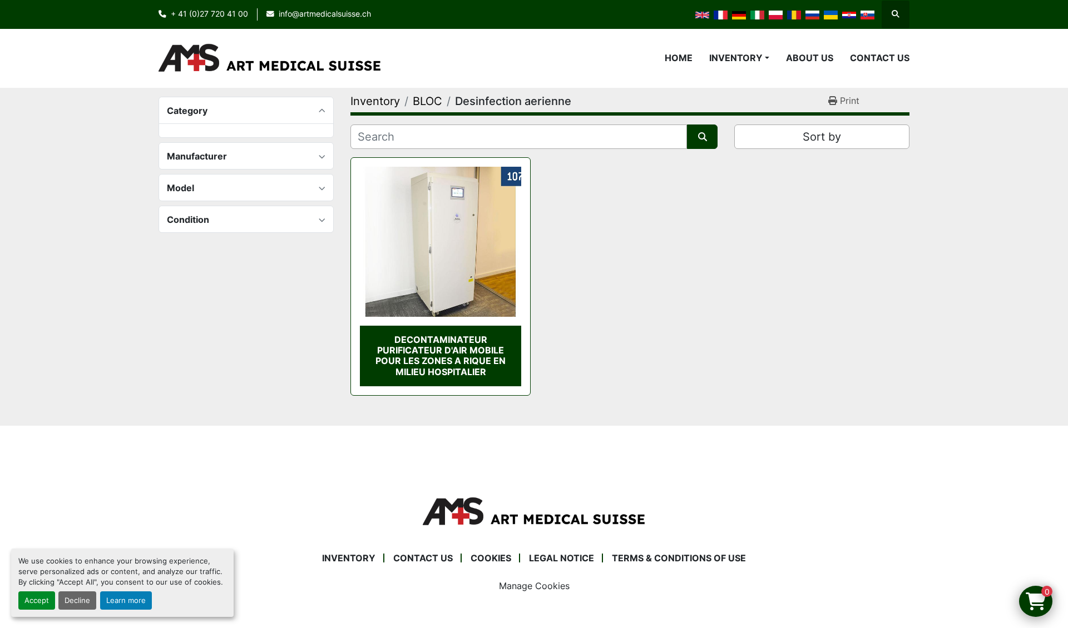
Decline (77, 600)
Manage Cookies (534, 585)
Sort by (822, 136)
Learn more (126, 600)
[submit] (702, 136)
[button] (739, 57)
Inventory (736, 57)
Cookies (491, 558)
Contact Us (879, 57)
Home (679, 57)
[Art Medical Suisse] (534, 510)
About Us (809, 57)
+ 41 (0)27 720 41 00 (209, 13)
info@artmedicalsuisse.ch (325, 13)
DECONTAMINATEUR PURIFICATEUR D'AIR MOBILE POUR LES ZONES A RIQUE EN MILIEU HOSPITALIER (440, 355)
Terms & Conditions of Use (679, 558)
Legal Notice (561, 558)
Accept (36, 600)
